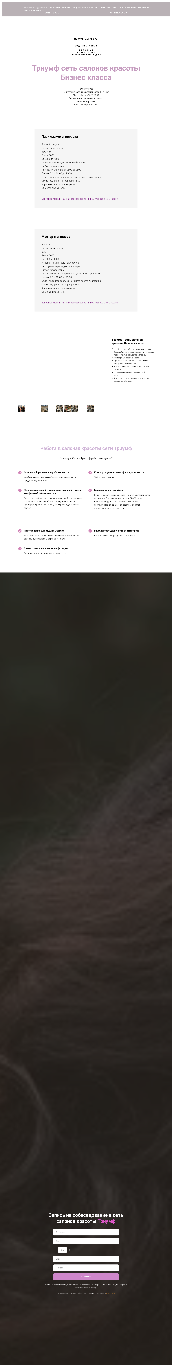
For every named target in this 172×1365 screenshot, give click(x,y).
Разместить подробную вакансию (135, 8)
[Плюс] (70, 1250)
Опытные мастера (118, 13)
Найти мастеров (108, 8)
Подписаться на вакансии (85, 8)
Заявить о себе (52, 13)
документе (110, 1293)
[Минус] (55, 1250)
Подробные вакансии (60, 8)
